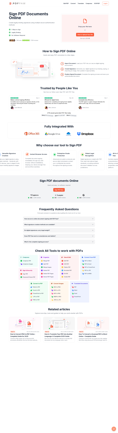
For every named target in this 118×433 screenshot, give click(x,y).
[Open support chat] (114, 429)
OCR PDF (97, 3)
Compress (89, 3)
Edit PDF (66, 3)
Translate (81, 3)
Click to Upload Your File (85, 34)
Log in (105, 3)
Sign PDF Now (59, 190)
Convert (73, 3)
